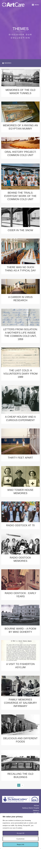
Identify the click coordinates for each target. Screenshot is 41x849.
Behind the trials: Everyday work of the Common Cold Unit (20, 196)
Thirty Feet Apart (20, 457)
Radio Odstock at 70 (20, 525)
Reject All (20, 844)
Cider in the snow (20, 230)
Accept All (20, 833)
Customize (20, 839)
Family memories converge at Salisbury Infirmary (20, 702)
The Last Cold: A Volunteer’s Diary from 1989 (20, 373)
